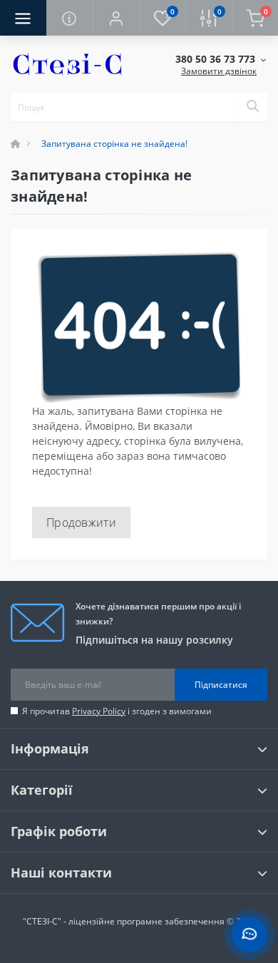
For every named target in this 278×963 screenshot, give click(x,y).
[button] (116, 18)
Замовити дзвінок (219, 71)
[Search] (252, 107)
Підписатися (221, 685)
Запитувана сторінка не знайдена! (114, 144)
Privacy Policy (98, 711)
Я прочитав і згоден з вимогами (117, 711)
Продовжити (81, 522)
